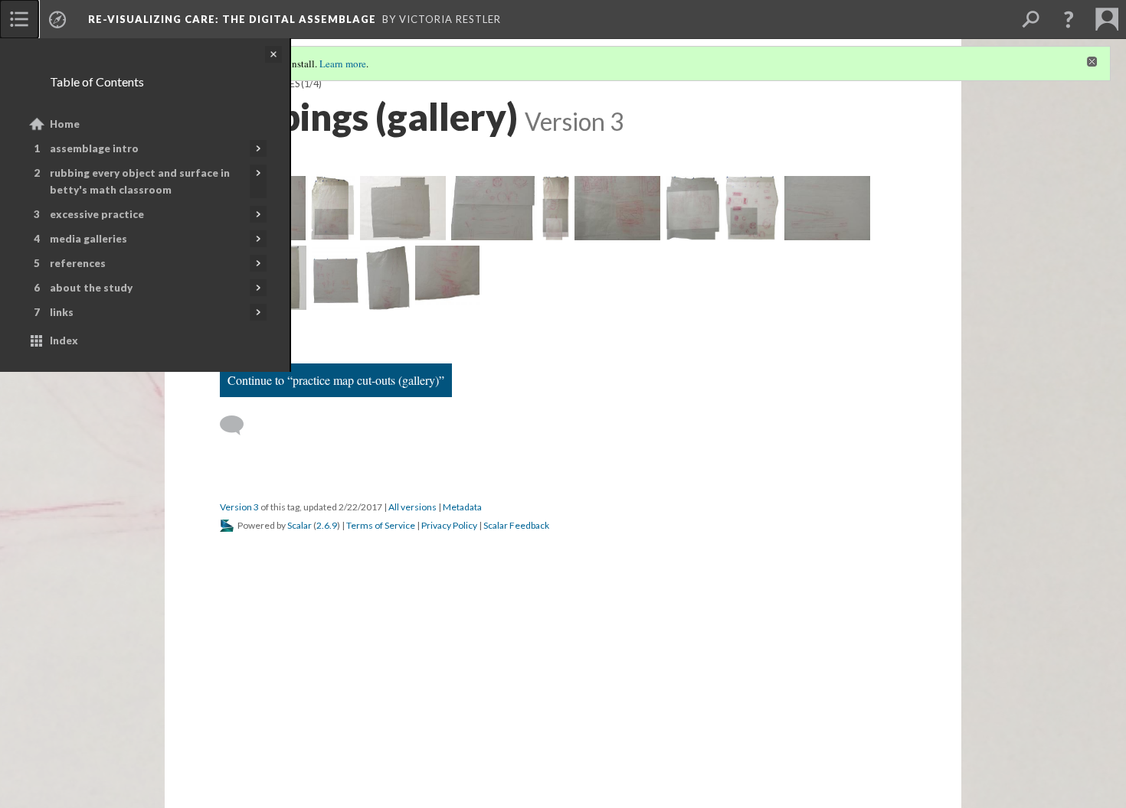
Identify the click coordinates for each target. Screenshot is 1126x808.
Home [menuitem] (65, 124)
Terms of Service (380, 525)
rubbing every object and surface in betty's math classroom (140, 181)
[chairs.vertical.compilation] (555, 208)
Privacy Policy (449, 525)
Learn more (342, 63)
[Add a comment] (238, 425)
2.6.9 (326, 525)
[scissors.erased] (336, 278)
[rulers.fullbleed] (827, 208)
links (62, 312)
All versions (412, 507)
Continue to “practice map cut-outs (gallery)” (335, 380)
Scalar (299, 525)
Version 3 (239, 507)
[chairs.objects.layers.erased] (494, 208)
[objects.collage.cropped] (752, 208)
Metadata (462, 507)
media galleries (88, 239)
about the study (91, 288)
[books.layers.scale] (403, 208)
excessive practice (97, 214)
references (78, 263)
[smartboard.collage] (387, 278)
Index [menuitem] (64, 340)
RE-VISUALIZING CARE (232, 19)
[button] (1068, 19)
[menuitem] (19, 19)
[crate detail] (617, 208)
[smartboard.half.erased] (447, 278)
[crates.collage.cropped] (693, 208)
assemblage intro (94, 148)
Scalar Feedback (516, 525)
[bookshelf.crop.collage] (333, 208)
